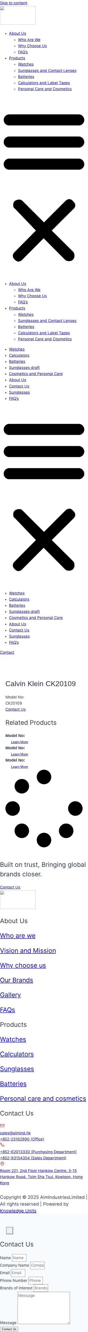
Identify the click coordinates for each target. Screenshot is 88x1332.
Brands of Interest (17, 1288)
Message (9, 1322)
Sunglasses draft (24, 367)
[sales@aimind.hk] (2, 1126)
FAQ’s (23, 52)
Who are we (17, 935)
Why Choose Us (32, 46)
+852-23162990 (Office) (22, 1139)
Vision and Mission (28, 950)
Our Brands (16, 980)
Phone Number (14, 1280)
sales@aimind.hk (15, 1133)
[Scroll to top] (3, 1227)
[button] (44, 186)
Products (17, 58)
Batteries (26, 76)
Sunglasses (19, 392)
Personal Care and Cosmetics (45, 89)
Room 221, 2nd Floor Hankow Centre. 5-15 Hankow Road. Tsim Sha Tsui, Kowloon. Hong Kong (41, 1176)
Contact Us (19, 386)
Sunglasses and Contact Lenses (47, 70)
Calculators (19, 355)
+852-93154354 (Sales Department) (33, 1158)
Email (5, 1273)
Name (6, 1258)
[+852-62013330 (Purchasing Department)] (2, 1145)
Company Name (15, 1265)
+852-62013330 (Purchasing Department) (38, 1152)
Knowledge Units (18, 1211)
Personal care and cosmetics (43, 1098)
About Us (17, 33)
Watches (26, 64)
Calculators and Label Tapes (44, 83)
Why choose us (23, 965)
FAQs (7, 1010)
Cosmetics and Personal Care (36, 373)
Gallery (10, 995)
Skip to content (13, 3)
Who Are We (29, 39)
